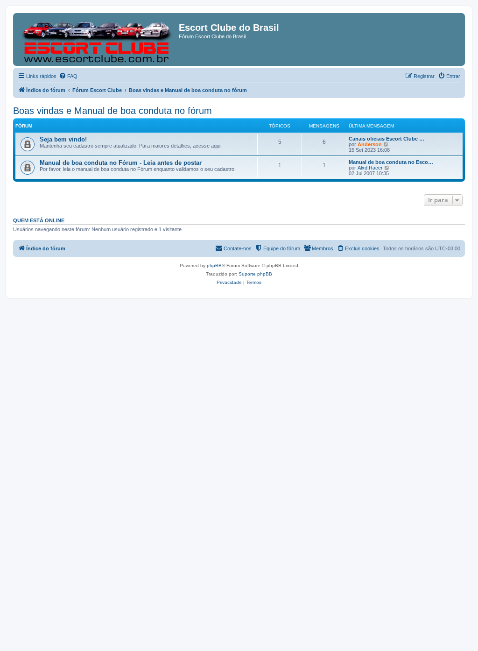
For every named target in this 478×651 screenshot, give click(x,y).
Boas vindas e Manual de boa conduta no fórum (112, 111)
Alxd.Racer (370, 167)
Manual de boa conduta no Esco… (391, 162)
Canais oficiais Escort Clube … (386, 139)
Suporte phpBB (255, 273)
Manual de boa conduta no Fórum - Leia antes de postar (121, 162)
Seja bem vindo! (63, 139)
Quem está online (38, 220)
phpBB (214, 265)
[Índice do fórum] (97, 39)
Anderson (370, 144)
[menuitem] (68, 76)
